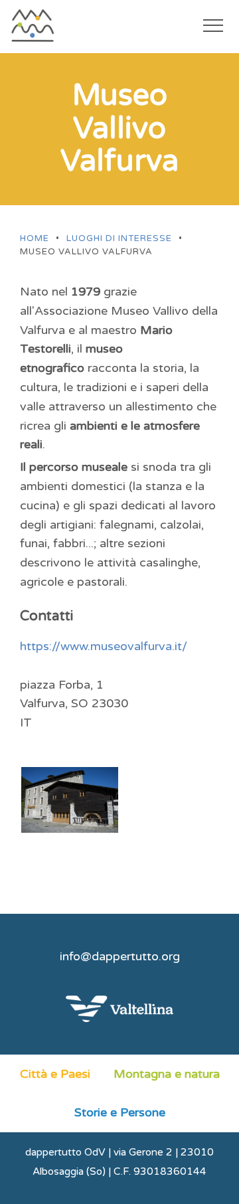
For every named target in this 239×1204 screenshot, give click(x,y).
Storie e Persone (119, 1112)
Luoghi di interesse (119, 238)
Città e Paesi (55, 1074)
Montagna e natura (167, 1074)
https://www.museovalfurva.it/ (103, 646)
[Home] (43, 25)
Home (34, 238)
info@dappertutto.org (120, 956)
